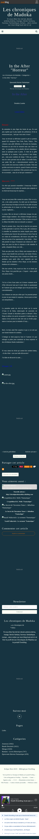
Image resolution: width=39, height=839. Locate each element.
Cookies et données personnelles (18, 782)
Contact (31, 777)
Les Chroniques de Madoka (24, 640)
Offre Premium (4, 782)
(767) (14, 752)
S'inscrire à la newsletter (10, 474)
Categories (25, 75)
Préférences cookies (32, 782)
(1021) (10, 746)
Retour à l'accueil (19, 456)
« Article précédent (9, 452)
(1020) (7, 749)
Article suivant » (31, 452)
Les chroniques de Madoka (19, 12)
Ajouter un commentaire (18, 533)
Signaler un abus (7, 780)
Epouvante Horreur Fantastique (19, 82)
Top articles (25, 777)
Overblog (31, 769)
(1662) (8, 744)
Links (4, 730)
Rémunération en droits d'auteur (26, 780)
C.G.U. (15, 780)
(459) (15, 754)
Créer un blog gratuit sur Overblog (12, 777)
